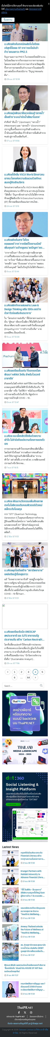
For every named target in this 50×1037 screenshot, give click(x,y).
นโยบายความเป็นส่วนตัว (15, 9)
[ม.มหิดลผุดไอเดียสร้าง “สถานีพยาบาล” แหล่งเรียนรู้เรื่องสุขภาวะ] (25, 555)
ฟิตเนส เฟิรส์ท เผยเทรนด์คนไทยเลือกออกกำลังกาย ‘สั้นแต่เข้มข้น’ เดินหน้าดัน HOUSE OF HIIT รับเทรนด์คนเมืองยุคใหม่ (24, 968)
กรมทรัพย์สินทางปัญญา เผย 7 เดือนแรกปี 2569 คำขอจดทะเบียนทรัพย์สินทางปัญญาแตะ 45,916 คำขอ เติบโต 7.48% (33, 990)
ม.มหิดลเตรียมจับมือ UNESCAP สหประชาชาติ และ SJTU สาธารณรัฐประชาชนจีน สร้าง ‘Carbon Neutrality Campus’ (24, 637)
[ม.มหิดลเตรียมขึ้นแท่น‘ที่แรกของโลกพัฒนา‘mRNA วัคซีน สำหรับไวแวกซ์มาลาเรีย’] (25, 355)
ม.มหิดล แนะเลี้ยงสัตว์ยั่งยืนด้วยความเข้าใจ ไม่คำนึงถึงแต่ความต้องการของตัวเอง (24, 439)
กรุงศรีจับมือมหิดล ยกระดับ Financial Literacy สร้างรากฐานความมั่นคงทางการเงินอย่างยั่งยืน (32, 857)
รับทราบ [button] (8, 19)
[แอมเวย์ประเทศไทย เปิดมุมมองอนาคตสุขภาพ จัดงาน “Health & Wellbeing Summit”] (10, 914)
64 (28, 677)
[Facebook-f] (19, 1012)
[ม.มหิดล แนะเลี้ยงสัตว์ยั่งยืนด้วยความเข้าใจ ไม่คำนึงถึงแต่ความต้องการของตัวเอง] (25, 420)
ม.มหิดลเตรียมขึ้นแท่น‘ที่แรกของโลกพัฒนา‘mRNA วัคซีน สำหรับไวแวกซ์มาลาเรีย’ (22, 374)
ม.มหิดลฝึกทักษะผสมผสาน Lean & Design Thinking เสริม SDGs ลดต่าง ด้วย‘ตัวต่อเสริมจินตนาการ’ (22, 309)
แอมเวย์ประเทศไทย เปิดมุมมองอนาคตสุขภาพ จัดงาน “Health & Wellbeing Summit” (33, 912)
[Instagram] (31, 1012)
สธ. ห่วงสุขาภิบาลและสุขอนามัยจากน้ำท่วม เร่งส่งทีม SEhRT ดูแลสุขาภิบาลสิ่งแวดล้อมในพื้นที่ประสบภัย (33, 949)
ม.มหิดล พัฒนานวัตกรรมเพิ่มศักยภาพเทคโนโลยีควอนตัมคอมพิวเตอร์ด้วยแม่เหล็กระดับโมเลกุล (23, 505)
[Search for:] (23, 686)
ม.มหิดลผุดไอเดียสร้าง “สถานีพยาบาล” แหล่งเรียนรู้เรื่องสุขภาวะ (23, 572)
